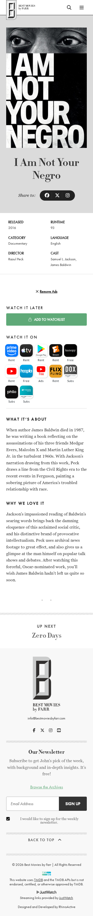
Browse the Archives (46, 787)
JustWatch (66, 897)
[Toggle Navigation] (81, 7)
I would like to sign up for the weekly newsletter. (49, 820)
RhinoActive (67, 906)
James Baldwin (61, 264)
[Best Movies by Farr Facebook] (34, 730)
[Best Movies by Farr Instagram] (51, 730)
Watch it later (24, 307)
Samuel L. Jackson (63, 259)
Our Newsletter (46, 752)
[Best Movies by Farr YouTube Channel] (59, 730)
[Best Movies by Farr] (20, 7)
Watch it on (22, 337)
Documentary (17, 243)
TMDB (38, 879)
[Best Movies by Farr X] (42, 730)
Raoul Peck (16, 259)
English (56, 243)
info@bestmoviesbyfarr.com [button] (46, 718)
